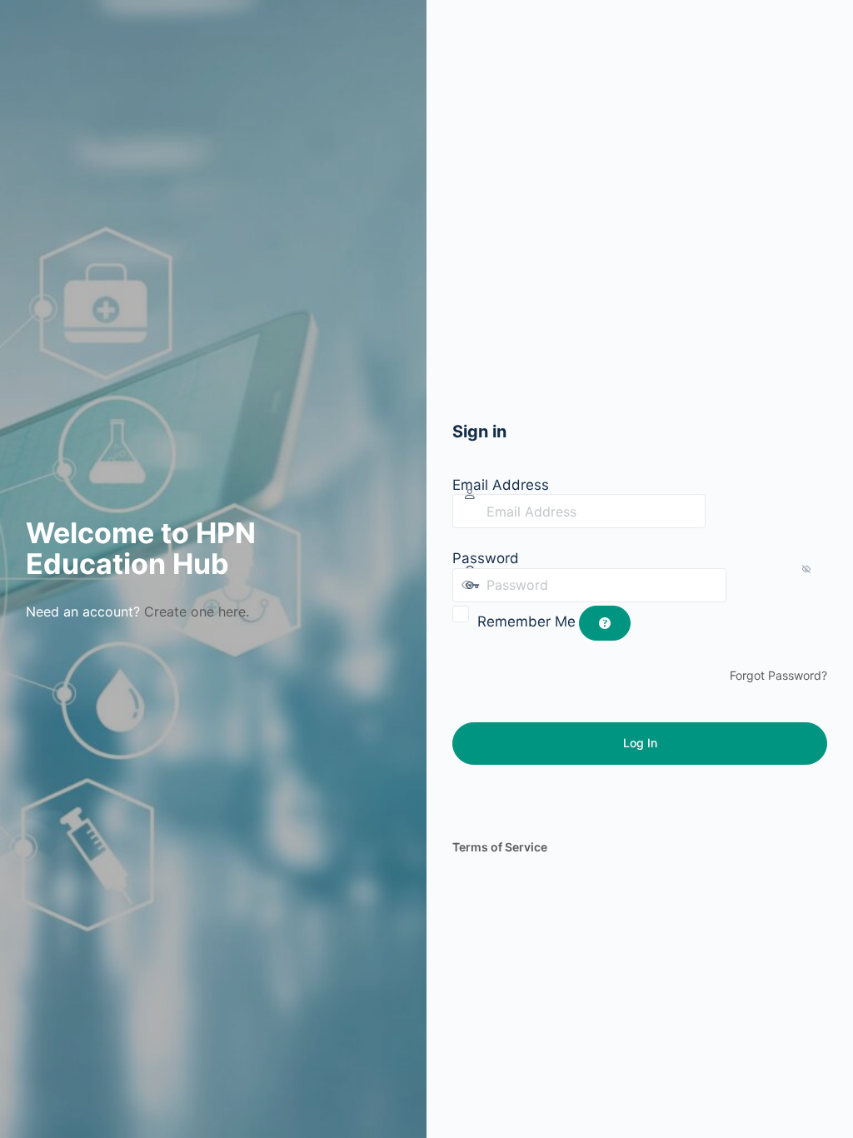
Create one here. (196, 611)
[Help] (605, 623)
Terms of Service (499, 847)
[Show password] (743, 584)
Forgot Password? (778, 675)
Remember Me (526, 621)
